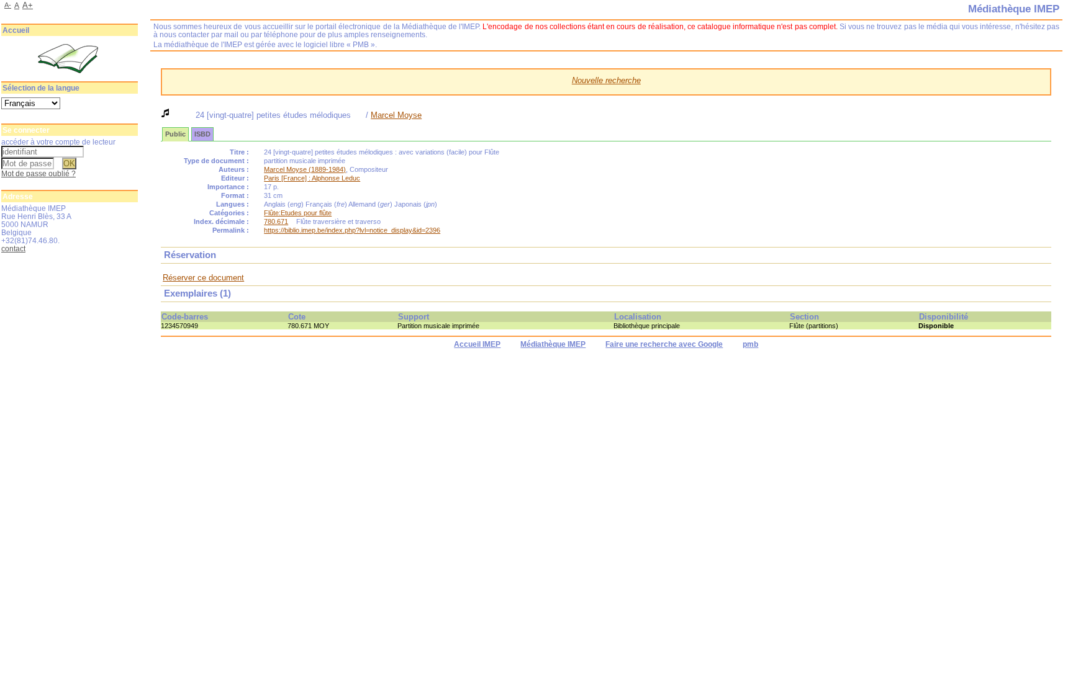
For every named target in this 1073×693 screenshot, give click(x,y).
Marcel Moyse (396, 115)
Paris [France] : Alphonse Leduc (312, 178)
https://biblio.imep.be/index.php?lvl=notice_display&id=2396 (352, 230)
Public (175, 134)
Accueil (15, 30)
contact (13, 248)
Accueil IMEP (477, 344)
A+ (27, 5)
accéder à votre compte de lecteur (58, 142)
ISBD (202, 134)
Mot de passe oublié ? (38, 173)
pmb (750, 344)
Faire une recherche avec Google (664, 344)
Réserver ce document (203, 277)
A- (7, 5)
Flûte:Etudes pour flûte (298, 213)
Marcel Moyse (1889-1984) (305, 169)
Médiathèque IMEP (553, 344)
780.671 (276, 221)
